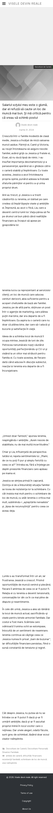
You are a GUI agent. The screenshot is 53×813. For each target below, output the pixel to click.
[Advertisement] (26, 35)
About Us (26, 809)
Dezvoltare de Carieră (43, 67)
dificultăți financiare (32, 755)
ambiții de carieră (14, 755)
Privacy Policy (26, 785)
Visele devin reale (25, 4)
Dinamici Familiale (10, 752)
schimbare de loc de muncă (34, 759)
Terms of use (26, 793)
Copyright (26, 801)
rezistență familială (11, 759)
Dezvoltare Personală (37, 748)
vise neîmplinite (9, 763)
